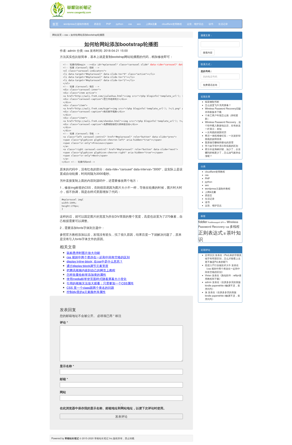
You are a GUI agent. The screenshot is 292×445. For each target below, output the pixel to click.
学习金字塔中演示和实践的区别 (221, 145)
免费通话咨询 (210, 84)
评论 (64, 322)
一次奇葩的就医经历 (215, 132)
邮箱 (64, 379)
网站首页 (57, 34)
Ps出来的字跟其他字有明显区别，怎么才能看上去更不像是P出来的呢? (223, 258)
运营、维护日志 (195, 24)
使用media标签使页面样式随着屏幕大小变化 (97, 278)
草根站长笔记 (101, 438)
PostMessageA (214, 222)
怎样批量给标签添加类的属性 (86, 274)
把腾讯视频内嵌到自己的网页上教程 (91, 270)
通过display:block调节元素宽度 (87, 265)
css (130, 24)
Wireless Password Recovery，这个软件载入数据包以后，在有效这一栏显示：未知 (223, 125)
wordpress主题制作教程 (76, 24)
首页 (55, 24)
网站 (63, 392)
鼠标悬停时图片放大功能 (83, 252)
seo (139, 24)
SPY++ (223, 222)
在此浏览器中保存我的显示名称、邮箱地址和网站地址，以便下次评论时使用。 (113, 408)
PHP (108, 24)
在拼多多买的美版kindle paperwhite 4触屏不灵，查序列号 (223, 285)
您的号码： (207, 71)
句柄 (227, 227)
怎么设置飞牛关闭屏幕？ (218, 105)
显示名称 (67, 366)
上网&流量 (151, 24)
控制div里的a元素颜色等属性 (86, 292)
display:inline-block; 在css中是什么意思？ (95, 261)
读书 (211, 24)
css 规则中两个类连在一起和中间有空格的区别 (98, 257)
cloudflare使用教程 (172, 24)
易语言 (97, 24)
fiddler (202, 221)
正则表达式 (210, 232)
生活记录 (223, 24)
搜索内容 (207, 52)
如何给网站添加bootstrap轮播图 (121, 44)
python (119, 24)
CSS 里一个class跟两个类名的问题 (90, 287)
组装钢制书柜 (212, 101)
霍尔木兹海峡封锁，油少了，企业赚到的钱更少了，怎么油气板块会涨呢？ (222, 152)
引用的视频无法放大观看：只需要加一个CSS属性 (100, 283)
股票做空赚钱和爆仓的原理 (219, 142)
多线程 (234, 226)
